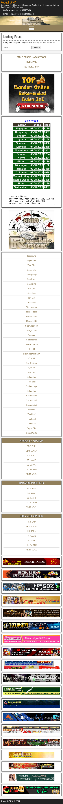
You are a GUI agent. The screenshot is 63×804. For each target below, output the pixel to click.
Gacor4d (31, 335)
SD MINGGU (31, 474)
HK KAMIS (31, 536)
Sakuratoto (31, 377)
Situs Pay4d (31, 433)
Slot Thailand (31, 363)
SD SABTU (31, 469)
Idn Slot (31, 298)
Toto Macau (31, 307)
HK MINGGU (31, 550)
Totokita (31, 410)
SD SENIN (31, 446)
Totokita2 (32, 414)
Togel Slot (31, 260)
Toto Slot (31, 265)
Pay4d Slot (31, 428)
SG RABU (31, 493)
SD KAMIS (31, 460)
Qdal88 (31, 349)
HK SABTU (31, 545)
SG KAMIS (32, 498)
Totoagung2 (31, 274)
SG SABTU (31, 503)
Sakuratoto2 (31, 396)
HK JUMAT (32, 540)
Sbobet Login (31, 386)
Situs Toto (31, 270)
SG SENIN (31, 489)
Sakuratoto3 (31, 405)
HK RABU (31, 531)
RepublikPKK (8, 2)
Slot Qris (31, 288)
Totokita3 (32, 419)
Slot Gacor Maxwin (31, 354)
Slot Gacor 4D (31, 326)
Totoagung (31, 256)
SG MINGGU (31, 507)
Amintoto (31, 293)
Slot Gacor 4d (31, 344)
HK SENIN (31, 522)
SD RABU (31, 455)
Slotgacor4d (31, 330)
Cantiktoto (31, 279)
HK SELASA (31, 526)
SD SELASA (31, 451)
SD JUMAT (32, 465)
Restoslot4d (31, 312)
